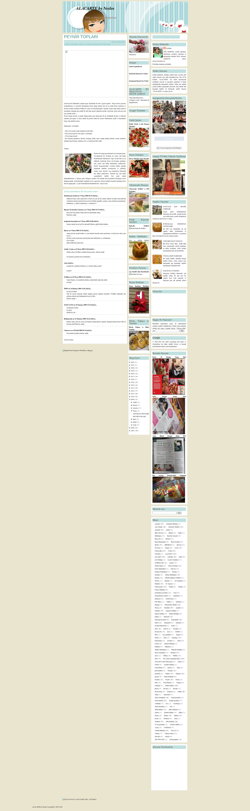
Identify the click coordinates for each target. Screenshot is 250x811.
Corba (170, 551)
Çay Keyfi (168, 554)
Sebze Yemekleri (160, 697)
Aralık (135, 402)
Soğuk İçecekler (174, 700)
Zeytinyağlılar (174, 739)
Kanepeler (167, 623)
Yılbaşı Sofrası (169, 733)
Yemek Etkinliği (160, 730)
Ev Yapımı (169, 584)
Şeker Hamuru (173, 709)
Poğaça (179, 682)
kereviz (166, 629)
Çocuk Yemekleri (173, 560)
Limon (157, 644)
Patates (167, 673)
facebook (132, 74)
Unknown (67, 330)
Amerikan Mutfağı (172, 524)
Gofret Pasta (170, 599)
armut (168, 530)
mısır (156, 656)
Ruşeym (170, 691)
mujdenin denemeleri (71, 221)
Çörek (171, 563)
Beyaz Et (158, 539)
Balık (180, 533)
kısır (168, 632)
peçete (157, 676)
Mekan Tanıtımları (160, 650)
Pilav (156, 682)
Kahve (157, 623)
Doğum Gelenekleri (161, 572)
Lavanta (169, 641)
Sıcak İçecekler (176, 697)
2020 (133, 368)
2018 (133, 373)
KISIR (177, 632)
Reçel (157, 688)
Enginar (167, 581)
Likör (179, 641)
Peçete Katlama (169, 676)
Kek (156, 629)
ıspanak (178, 608)
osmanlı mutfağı (169, 664)
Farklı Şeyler (121, 42)
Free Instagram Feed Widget (170, 148)
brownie (157, 548)
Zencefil (157, 736)
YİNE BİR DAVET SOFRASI (172, 241)
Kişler (178, 635)
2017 (133, 376)
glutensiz (158, 599)
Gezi (175, 593)
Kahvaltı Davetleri (160, 620)
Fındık (171, 587)
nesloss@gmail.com (135, 66)
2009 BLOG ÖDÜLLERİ (141, 414)
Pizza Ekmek (167, 682)
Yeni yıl (173, 730)
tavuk (157, 718)
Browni (179, 545)
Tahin (180, 712)
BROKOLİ (168, 545)
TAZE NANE (68, 305)
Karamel (178, 623)
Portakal (157, 685)
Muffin (175, 656)
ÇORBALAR (159, 563)
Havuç (157, 608)
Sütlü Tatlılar (159, 709)
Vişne (157, 727)
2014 (133, 385)
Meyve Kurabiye (160, 653)
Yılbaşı (157, 733)
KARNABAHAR (160, 626)
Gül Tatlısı (158, 602)
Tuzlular (157, 721)
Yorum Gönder (68, 340)
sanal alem (167, 694)
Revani (166, 688)
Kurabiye (175, 638)
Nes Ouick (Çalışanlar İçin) (93, 44)
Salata (180, 691)
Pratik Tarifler (107, 44)
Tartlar (166, 715)
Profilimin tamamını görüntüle (161, 64)
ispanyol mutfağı (171, 611)
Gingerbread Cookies (161, 596)
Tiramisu (166, 718)
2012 (133, 391)
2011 (133, 394)
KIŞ (156, 635)
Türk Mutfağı (170, 721)
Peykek (157, 679)
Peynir (167, 679)
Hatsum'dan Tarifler (171, 605)
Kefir (173, 626)
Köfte (157, 638)
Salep (157, 694)
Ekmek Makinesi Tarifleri (173, 578)
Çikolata (170, 557)
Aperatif (114, 42)
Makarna (168, 647)
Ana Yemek (158, 527)
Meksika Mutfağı (176, 650)
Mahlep (157, 647)
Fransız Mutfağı (160, 590)
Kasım (135, 405)
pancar (170, 667)
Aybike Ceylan (69, 249)
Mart (134, 419)
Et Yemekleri (179, 581)
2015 (133, 382)
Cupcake (158, 554)
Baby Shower (159, 533)
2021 (133, 365)
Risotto (175, 688)
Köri (165, 638)
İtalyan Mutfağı (174, 614)
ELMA (157, 581)
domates (157, 575)
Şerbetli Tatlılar (169, 712)
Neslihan (67, 277)
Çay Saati (158, 557)
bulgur (167, 548)
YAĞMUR (167, 727)
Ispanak (157, 611)
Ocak (134, 425)
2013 (133, 388)
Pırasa (178, 679)
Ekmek (157, 578)
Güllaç (169, 602)
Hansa (66, 230)
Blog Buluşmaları (160, 542)
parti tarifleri (159, 670)
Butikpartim (68, 319)
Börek (157, 545)
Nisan (135, 411)
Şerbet (157, 712)
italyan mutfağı (159, 614)
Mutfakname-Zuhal (71, 196)
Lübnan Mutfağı (169, 644)
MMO (66, 288)
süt (171, 706)
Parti (178, 667)
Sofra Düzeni (159, 700)
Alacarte (157, 524)
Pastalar (170, 670)
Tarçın (157, 715)
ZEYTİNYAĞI (160, 739)
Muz (156, 658)
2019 (133, 371)
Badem (171, 533)
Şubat (135, 422)
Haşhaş (157, 605)
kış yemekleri (167, 635)
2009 (133, 399)
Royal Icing (158, 691)
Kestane (176, 629)
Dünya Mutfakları (171, 575)
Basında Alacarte (172, 536)
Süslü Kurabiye (160, 706)
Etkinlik (157, 584)
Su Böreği (176, 703)
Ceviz (177, 548)
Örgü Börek (159, 667)
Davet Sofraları (173, 566)
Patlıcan (178, 673)
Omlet (157, 664)
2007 (133, 431)
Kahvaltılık (74, 44)
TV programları (160, 724)
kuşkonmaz (158, 641)
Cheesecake (158, 551)
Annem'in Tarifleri (174, 527)
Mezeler (81, 44)
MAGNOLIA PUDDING (171, 271)
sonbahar (158, 703)
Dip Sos (173, 569)
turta (175, 718)
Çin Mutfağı (159, 560)
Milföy (165, 656)
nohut (180, 661)
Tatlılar (176, 715)
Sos (167, 703)
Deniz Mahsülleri (160, 569)
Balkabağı (158, 536)
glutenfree (176, 596)
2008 (133, 428)
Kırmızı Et (158, 632)
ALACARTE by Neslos (95, 8)
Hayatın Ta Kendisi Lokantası (74, 210)
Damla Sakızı (159, 566)
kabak (157, 617)
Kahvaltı (68, 44)
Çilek (180, 557)
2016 (133, 379)
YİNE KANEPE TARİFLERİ (172, 256)
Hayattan (167, 608)
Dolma (174, 572)
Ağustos (135, 408)
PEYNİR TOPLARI (81, 36)
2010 (133, 396)
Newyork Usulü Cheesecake (164, 661)
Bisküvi (168, 539)
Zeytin (167, 736)
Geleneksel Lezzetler (161, 593)
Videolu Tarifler (175, 724)
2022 (133, 362)
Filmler (180, 587)
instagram (132, 81)
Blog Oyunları (175, 542)
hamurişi (179, 602)
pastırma (157, 673)
